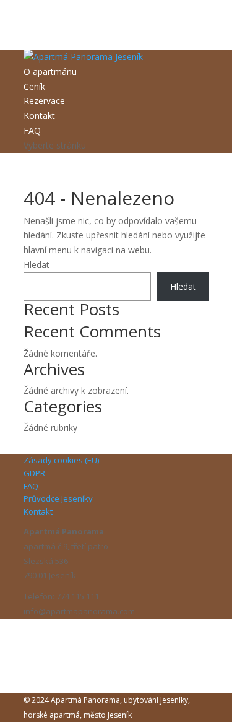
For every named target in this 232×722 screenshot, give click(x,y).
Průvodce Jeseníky (58, 498)
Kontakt (39, 115)
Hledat (36, 265)
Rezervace (44, 101)
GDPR (34, 473)
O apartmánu (50, 71)
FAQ (32, 130)
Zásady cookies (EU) (61, 460)
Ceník (34, 86)
